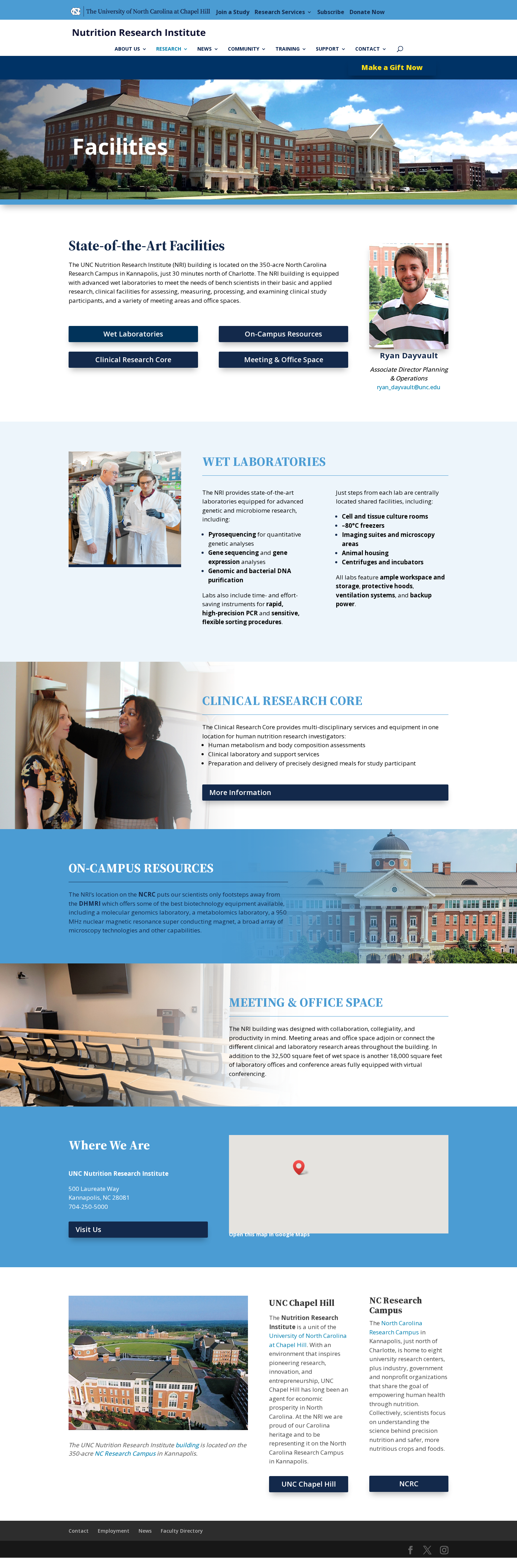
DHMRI (90, 903)
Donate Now (367, 12)
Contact (367, 49)
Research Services (280, 12)
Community (243, 49)
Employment (113, 1530)
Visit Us (88, 1229)
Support (327, 49)
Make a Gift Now (392, 67)
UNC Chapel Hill (308, 1484)
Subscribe (330, 12)
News (204, 49)
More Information (240, 792)
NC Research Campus (125, 1453)
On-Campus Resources (283, 334)
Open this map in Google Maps (269, 1234)
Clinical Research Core (133, 359)
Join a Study (232, 12)
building (187, 1445)
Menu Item (142, 12)
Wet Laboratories (133, 334)
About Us (127, 49)
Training (287, 49)
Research (168, 49)
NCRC (146, 894)
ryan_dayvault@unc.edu (408, 387)
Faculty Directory (182, 1530)
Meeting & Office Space (283, 359)
